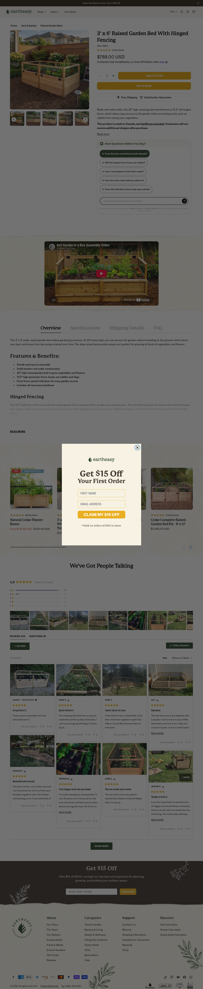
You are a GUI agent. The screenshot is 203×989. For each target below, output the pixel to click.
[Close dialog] (137, 447)
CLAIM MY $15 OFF (102, 514)
